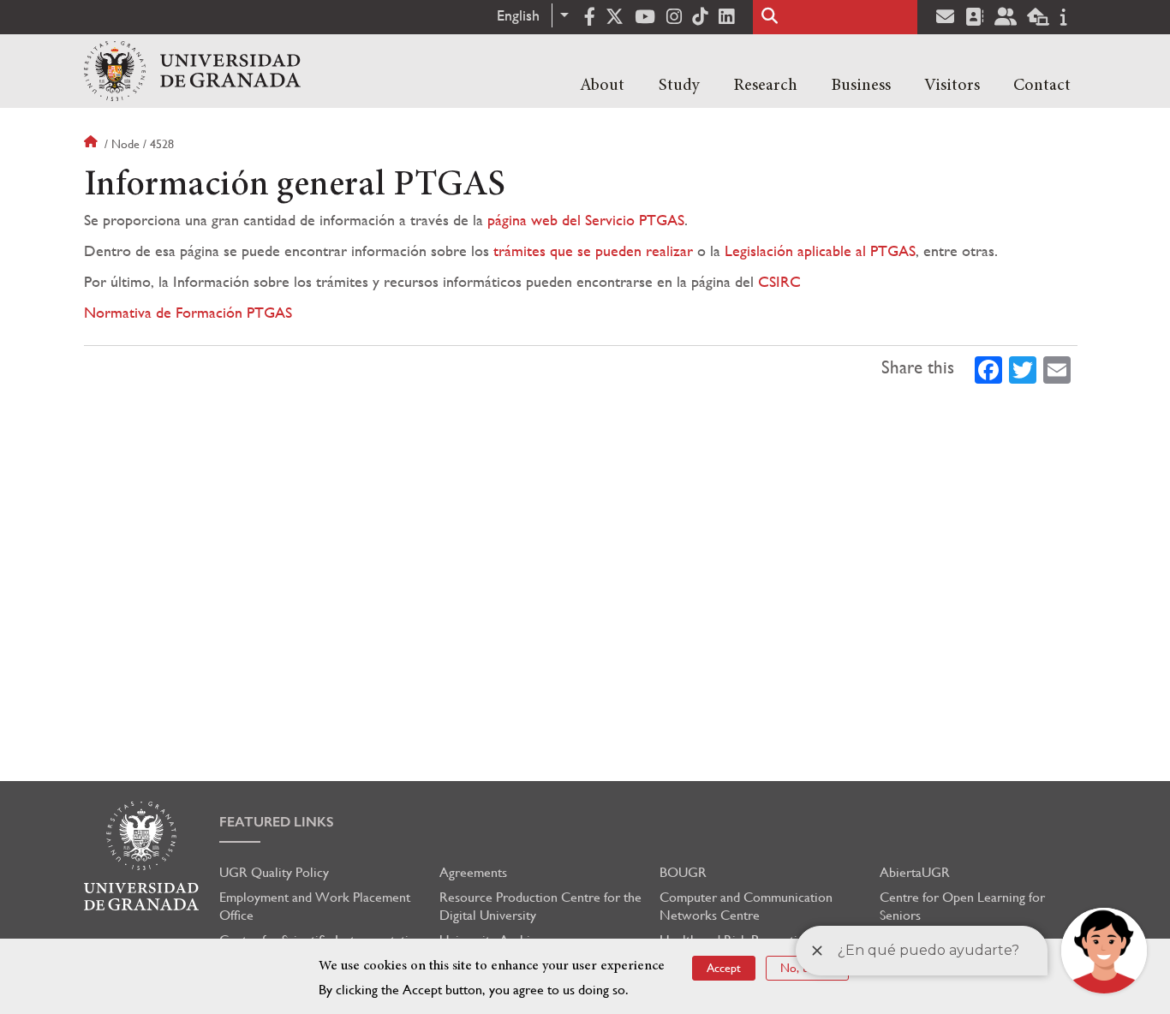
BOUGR (683, 872)
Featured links (276, 822)
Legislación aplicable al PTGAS (820, 250)
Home (92, 143)
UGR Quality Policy (274, 872)
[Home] (192, 71)
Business (861, 85)
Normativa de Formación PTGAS (188, 312)
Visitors (952, 85)
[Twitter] (1022, 368)
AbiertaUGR (915, 872)
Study (679, 85)
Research (765, 85)
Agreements (473, 872)
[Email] (1057, 368)
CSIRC (779, 281)
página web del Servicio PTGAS (585, 220)
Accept (724, 968)
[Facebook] (988, 368)
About (602, 85)
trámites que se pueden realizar (593, 250)
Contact (1042, 85)
